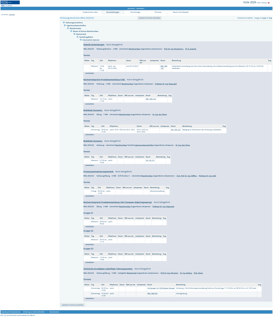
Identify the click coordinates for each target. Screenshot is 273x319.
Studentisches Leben (90, 12)
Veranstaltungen (112, 12)
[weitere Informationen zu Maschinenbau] (68, 28)
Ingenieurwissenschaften (76, 25)
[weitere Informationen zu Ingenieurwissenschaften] (65, 26)
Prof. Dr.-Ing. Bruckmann (174, 49)
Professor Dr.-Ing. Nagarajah (166, 84)
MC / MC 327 (176, 130)
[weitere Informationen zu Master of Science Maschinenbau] (71, 31)
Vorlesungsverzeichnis (74, 22)
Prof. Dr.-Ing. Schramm (169, 273)
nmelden (140, 8)
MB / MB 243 (152, 293)
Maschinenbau (76, 28)
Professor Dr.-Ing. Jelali (207, 176)
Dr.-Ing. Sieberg (186, 273)
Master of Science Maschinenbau (86, 31)
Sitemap (264, 3)
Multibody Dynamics (93, 110)
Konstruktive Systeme (91, 40)
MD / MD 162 (151, 99)
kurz (257, 18)
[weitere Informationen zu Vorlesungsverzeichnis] (64, 23)
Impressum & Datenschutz (11, 312)
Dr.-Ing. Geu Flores (159, 114)
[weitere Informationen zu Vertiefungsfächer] (77, 37)
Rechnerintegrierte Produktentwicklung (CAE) (104, 79)
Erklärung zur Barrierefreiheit (34, 312)
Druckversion (54, 312)
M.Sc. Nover (198, 273)
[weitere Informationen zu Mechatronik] (74, 34)
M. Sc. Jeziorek (190, 49)
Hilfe (258, 3)
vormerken (89, 73)
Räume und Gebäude (180, 12)
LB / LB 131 (150, 160)
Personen (158, 12)
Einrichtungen (135, 12)
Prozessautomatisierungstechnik (98, 171)
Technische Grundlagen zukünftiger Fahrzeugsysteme (108, 268)
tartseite (131, 8)
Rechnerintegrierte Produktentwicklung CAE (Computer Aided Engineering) (117, 202)
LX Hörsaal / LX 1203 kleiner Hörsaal (160, 288)
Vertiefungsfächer (86, 37)
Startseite (12, 14)
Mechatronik (81, 34)
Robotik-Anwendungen (94, 44)
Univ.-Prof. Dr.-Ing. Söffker (187, 176)
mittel (264, 18)
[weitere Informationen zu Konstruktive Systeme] (81, 40)
